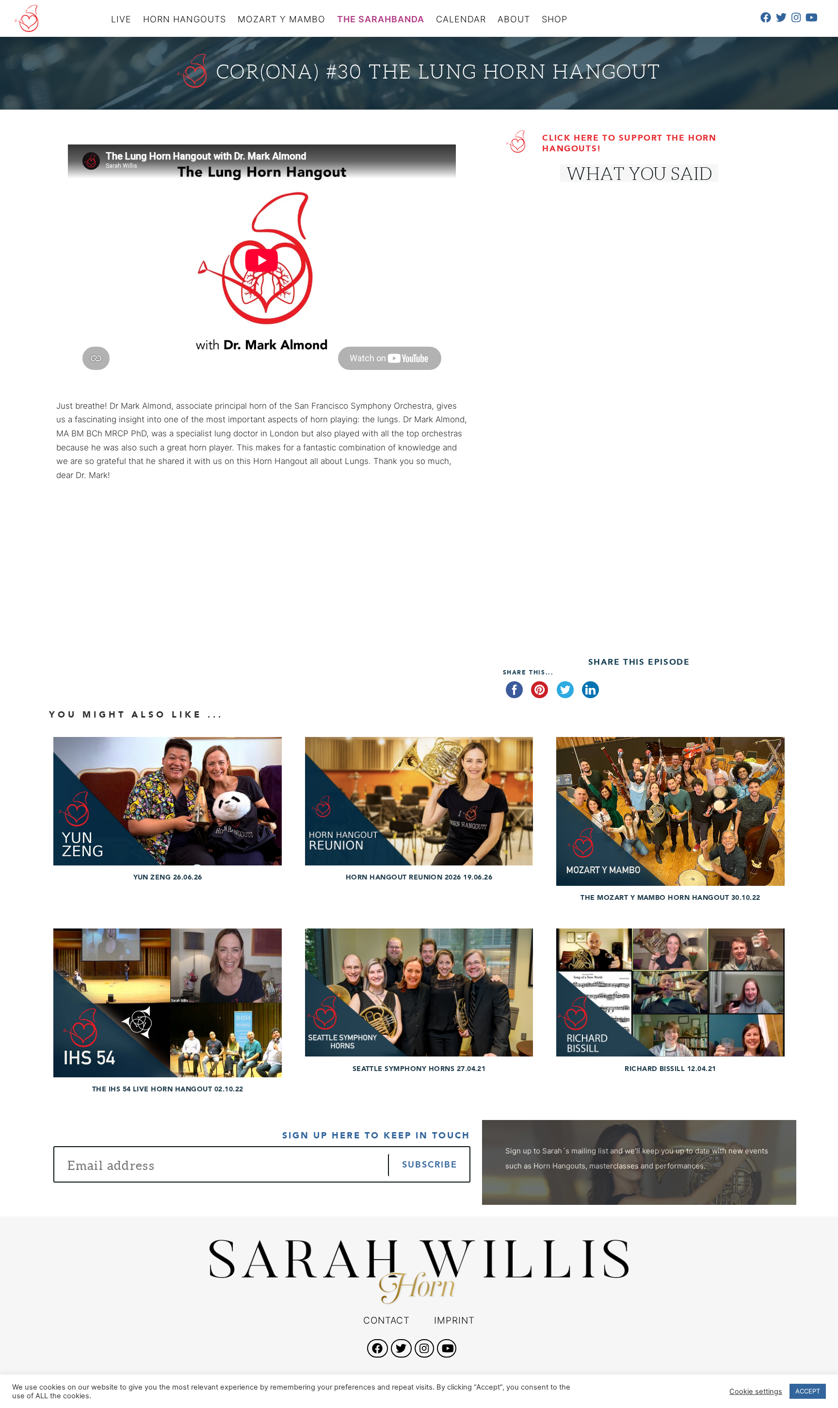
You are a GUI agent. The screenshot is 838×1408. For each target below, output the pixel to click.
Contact (386, 1320)
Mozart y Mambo (281, 19)
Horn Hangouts (184, 19)
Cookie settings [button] (755, 1391)
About (514, 19)
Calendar (461, 19)
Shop (554, 19)
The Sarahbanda (380, 19)
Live (121, 19)
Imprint (454, 1320)
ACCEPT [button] (807, 1391)
